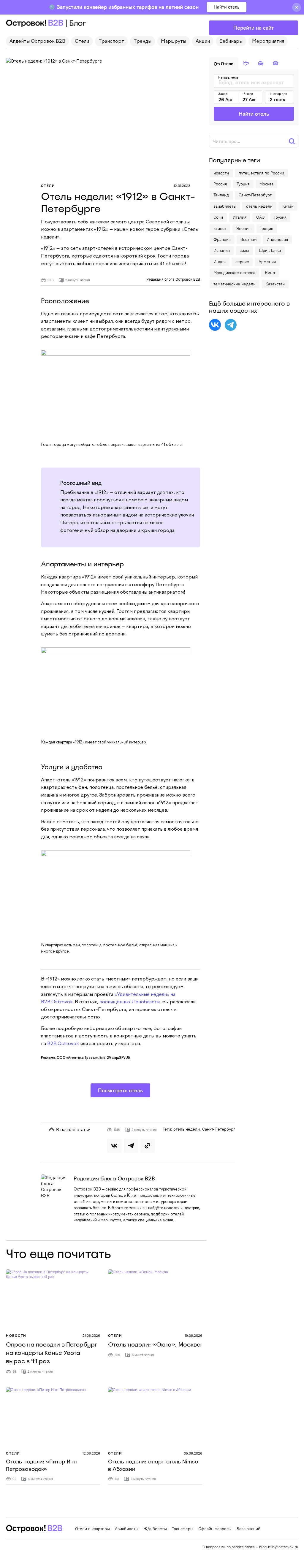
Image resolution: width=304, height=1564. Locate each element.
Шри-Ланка (270, 250)
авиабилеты (224, 206)
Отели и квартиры (92, 1528)
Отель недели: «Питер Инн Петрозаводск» (41, 1465)
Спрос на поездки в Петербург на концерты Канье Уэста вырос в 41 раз (51, 1353)
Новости (16, 1335)
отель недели (186, 1129)
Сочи (218, 217)
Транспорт (111, 41)
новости (221, 173)
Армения (267, 261)
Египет (220, 228)
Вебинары (231, 41)
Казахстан (275, 284)
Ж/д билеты (155, 1528)
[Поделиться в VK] (114, 1146)
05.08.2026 (193, 1453)
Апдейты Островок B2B (37, 41)
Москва (266, 184)
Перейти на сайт (253, 27)
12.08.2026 (91, 1453)
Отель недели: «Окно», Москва (154, 1344)
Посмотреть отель (120, 1090)
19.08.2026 (193, 1335)
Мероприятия (268, 41)
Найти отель (227, 7)
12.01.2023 (182, 185)
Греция (266, 228)
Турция (243, 184)
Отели (82, 41)
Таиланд (221, 195)
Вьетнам (248, 239)
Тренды (142, 41)
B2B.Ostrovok (63, 1044)
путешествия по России (261, 173)
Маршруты (173, 41)
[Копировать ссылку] (147, 1146)
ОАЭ (260, 217)
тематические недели (234, 284)
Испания (221, 250)
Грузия (280, 217)
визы (244, 250)
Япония (243, 228)
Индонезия (277, 239)
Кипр (270, 272)
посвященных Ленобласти (129, 1002)
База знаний (248, 1528)
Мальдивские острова (234, 272)
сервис (242, 261)
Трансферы (182, 1528)
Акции (203, 41)
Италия (239, 217)
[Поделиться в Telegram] (131, 1146)
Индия (219, 261)
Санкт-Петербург (218, 1129)
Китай (288, 206)
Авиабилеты (126, 1528)
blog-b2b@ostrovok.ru (278, 1546)
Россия (220, 184)
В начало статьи (73, 1129)
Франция (222, 239)
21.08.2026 (91, 1335)
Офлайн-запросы (215, 1528)
